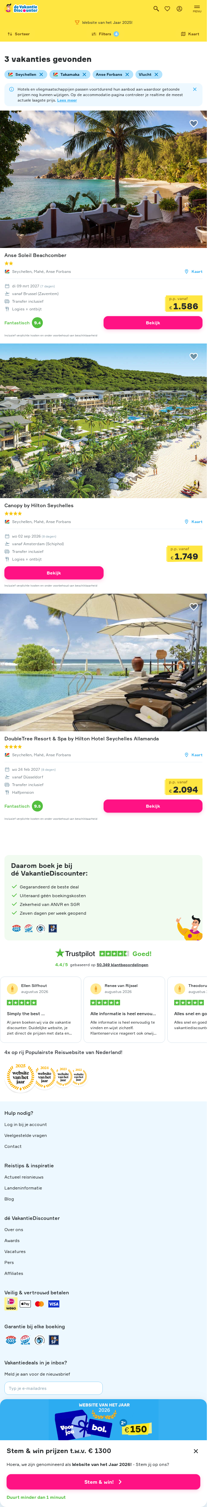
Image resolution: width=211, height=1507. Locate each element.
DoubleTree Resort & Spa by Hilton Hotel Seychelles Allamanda (81, 738)
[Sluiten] (195, 1451)
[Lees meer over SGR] (28, 928)
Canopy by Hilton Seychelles (39, 505)
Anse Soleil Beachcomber (35, 255)
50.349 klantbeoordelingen (122, 964)
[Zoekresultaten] (156, 8)
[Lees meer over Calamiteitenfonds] (39, 1340)
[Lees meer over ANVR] (16, 928)
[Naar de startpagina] (21, 8)
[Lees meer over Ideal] (40, 928)
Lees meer (67, 100)
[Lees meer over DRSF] (52, 928)
